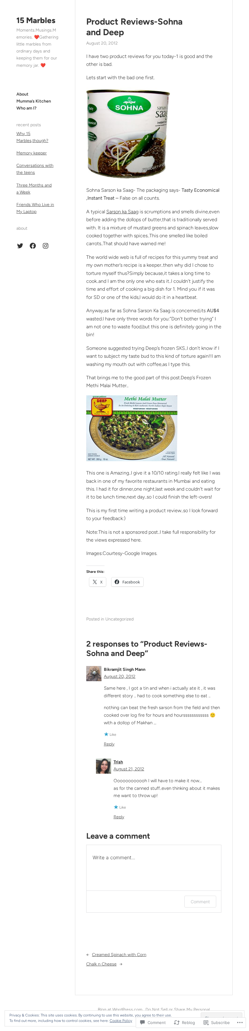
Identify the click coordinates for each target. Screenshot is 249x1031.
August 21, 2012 (129, 769)
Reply (109, 744)
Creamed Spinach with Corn (119, 954)
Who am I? (26, 108)
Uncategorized (119, 619)
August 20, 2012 (119, 676)
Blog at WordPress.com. (120, 1009)
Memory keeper (31, 153)
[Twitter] (20, 245)
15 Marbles (35, 20)
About (22, 94)
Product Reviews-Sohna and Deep (134, 26)
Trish (118, 762)
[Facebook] (32, 245)
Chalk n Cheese (101, 964)
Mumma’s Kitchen (33, 101)
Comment (200, 901)
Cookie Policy (121, 1021)
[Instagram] (45, 245)
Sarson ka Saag (122, 212)
